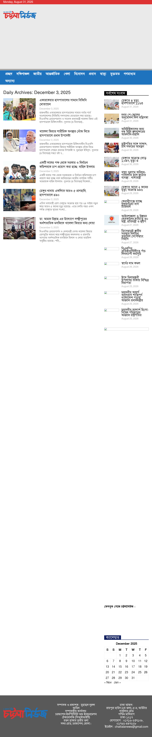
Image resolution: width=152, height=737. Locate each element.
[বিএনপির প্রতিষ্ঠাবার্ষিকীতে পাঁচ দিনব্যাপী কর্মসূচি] (111, 252)
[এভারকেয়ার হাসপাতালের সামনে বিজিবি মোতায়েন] (19, 109)
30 (126, 678)
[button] (145, 77)
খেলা (67, 74)
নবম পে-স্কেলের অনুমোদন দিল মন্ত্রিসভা (134, 116)
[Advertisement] (76, 48)
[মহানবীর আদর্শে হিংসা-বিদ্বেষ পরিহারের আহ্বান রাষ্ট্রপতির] (111, 314)
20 (107, 672)
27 (107, 678)
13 (107, 667)
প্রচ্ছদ (8, 74)
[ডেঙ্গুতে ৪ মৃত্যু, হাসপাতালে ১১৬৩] (111, 104)
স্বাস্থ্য (103, 74)
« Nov (108, 682)
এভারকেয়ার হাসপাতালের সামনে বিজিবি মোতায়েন (63, 102)
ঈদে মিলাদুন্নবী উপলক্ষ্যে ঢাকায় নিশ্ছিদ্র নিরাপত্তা (135, 280)
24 (133, 672)
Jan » (117, 682)
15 (120, 667)
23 (126, 672)
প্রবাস (92, 74)
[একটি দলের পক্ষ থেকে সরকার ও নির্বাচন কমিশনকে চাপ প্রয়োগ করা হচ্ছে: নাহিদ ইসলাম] (19, 172)
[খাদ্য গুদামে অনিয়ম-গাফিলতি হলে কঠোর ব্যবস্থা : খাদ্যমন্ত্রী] (111, 176)
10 (133, 661)
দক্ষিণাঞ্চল (22, 74)
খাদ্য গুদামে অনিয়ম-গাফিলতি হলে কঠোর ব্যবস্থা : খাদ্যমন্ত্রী (133, 175)
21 (113, 672)
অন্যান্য (10, 81)
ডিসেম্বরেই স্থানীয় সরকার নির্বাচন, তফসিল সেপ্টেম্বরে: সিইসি (132, 235)
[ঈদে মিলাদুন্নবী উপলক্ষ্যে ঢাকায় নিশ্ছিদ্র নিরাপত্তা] (111, 281)
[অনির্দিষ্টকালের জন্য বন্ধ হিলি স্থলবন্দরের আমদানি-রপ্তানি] (111, 133)
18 (139, 667)
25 (139, 672)
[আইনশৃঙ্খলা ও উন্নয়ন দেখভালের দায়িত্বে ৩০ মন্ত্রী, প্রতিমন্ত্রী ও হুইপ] (111, 220)
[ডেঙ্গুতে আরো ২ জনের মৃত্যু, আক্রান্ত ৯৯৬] (111, 191)
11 (139, 661)
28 (113, 678)
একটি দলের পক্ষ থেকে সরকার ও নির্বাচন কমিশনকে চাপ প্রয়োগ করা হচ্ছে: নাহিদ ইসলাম (67, 165)
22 (120, 672)
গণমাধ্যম (129, 74)
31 (133, 678)
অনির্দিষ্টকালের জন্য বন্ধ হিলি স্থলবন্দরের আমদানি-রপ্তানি (133, 132)
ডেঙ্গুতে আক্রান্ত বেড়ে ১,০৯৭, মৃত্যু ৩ (133, 159)
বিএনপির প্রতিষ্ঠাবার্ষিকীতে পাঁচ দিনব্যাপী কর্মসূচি (133, 251)
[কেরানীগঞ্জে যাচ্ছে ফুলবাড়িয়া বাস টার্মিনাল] (111, 205)
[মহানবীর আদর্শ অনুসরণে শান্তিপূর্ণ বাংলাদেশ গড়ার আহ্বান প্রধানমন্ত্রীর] (111, 296)
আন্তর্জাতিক (53, 74)
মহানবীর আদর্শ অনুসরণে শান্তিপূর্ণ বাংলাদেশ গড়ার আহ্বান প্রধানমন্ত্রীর (132, 296)
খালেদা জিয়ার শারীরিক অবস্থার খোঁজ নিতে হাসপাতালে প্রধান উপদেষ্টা (64, 133)
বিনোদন (79, 74)
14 (113, 667)
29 (120, 678)
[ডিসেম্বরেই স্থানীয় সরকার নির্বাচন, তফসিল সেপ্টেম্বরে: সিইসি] (111, 235)
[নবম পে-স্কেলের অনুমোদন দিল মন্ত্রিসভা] (111, 119)
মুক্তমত (115, 74)
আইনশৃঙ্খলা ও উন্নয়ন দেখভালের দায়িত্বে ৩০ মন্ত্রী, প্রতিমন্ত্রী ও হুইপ (134, 219)
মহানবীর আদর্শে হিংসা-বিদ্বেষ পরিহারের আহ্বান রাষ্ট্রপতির (135, 312)
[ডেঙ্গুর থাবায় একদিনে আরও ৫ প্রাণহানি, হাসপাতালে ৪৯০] (19, 200)
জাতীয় (37, 74)
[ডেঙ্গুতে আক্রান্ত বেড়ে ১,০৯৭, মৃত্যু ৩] (111, 162)
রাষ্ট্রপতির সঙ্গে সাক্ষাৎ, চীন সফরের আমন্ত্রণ (134, 145)
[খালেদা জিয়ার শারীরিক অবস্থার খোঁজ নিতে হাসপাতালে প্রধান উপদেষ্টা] (19, 141)
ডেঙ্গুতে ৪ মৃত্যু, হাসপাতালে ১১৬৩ (132, 102)
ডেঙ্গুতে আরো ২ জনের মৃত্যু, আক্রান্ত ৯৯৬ (134, 188)
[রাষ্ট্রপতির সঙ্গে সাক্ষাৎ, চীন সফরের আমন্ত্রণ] (111, 148)
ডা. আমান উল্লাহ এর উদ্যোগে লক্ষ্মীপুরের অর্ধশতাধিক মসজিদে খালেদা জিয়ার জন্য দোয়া (67, 221)
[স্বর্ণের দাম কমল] (111, 267)
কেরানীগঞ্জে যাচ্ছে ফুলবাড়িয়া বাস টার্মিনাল (131, 204)
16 (126, 667)
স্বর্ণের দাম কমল (130, 263)
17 (133, 667)
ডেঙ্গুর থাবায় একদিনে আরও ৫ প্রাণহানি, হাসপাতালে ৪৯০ (62, 193)
